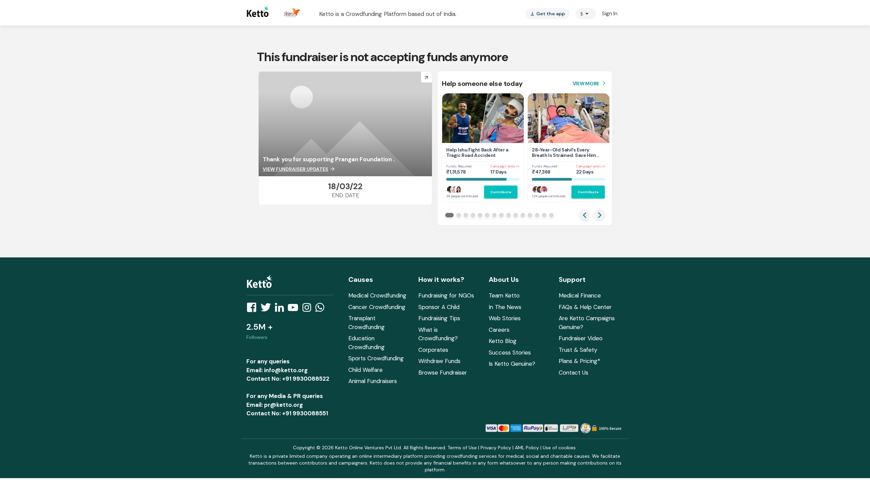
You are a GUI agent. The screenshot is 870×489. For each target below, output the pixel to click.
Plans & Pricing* (579, 361)
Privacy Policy (495, 448)
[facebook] (253, 309)
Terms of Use (462, 448)
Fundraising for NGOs (446, 295)
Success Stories (510, 352)
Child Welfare (365, 370)
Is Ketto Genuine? (512, 363)
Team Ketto (504, 295)
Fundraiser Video (581, 338)
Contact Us (573, 372)
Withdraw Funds (439, 361)
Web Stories (505, 318)
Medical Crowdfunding (377, 295)
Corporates (433, 350)
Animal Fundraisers (372, 381)
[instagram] (308, 309)
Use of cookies (559, 448)
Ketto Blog (503, 341)
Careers (499, 329)
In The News (505, 307)
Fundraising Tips (439, 318)
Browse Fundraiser (442, 372)
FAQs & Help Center (585, 307)
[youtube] (295, 309)
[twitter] (268, 309)
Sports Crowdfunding (376, 358)
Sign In (609, 13)
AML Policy (527, 448)
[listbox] (547, 13)
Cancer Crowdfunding (376, 307)
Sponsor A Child (438, 307)
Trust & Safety (578, 350)
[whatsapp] (321, 309)
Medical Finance (580, 295)
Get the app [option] (547, 14)
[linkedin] (281, 309)
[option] (586, 13)
